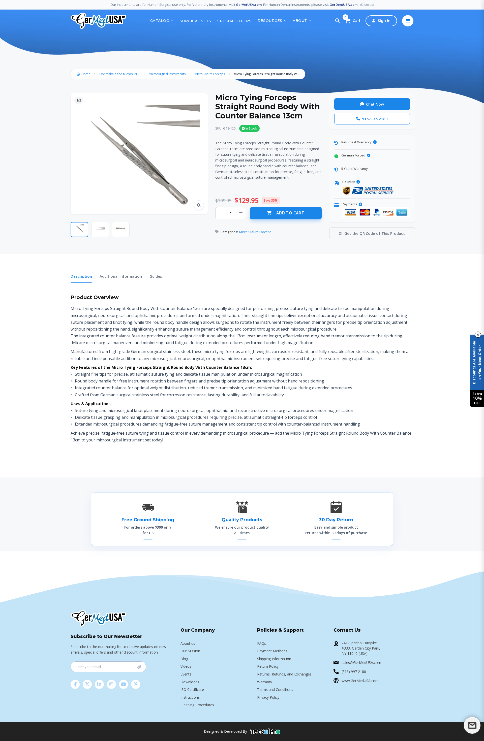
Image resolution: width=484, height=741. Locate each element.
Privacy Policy (268, 697)
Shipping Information (274, 658)
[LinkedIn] (99, 684)
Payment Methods (272, 651)
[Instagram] (111, 684)
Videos (185, 666)
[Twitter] (87, 684)
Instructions (190, 697)
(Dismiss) (367, 4)
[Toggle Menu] (407, 20)
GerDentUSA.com (343, 4)
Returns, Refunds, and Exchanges (284, 674)
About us (187, 643)
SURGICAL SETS (195, 21)
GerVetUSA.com (249, 4)
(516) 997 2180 (354, 671)
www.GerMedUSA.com (360, 680)
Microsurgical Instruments (167, 74)
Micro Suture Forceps (210, 74)
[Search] (337, 21)
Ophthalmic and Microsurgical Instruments (120, 74)
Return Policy (268, 666)
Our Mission (190, 651)
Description (81, 276)
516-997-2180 (375, 118)
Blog (184, 658)
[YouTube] (123, 684)
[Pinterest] (135, 684)
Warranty (264, 682)
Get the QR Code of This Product (374, 233)
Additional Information (121, 276)
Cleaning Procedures (197, 704)
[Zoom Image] (199, 205)
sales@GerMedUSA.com (361, 662)
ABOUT (300, 20)
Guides (155, 276)
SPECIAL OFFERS (234, 21)
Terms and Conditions (275, 689)
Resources (270, 20)
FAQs (261, 643)
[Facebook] (75, 684)
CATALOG (159, 20)
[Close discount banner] (478, 335)
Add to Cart (290, 213)
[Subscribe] (139, 667)
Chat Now (375, 104)
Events (185, 674)
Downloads (189, 682)
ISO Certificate (192, 689)
